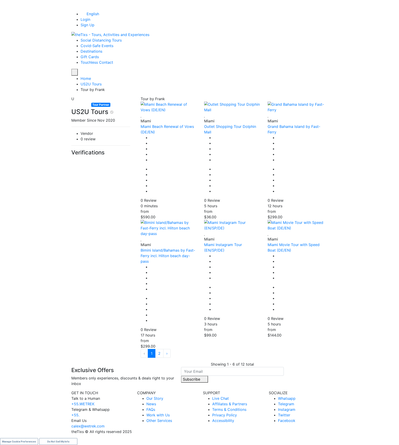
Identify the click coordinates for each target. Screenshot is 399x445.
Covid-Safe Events (97, 45)
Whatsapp (287, 398)
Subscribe (192, 379)
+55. (75, 415)
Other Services (159, 420)
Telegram (286, 404)
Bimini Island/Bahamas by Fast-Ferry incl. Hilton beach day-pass (168, 256)
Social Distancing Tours (101, 40)
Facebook (286, 420)
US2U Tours (91, 84)
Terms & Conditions (229, 409)
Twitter (284, 415)
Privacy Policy (224, 415)
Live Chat (220, 398)
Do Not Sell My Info (58, 441)
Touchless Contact (97, 62)
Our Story (154, 398)
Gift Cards (90, 56)
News (151, 404)
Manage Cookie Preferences (19, 441)
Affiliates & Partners (229, 404)
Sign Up (87, 25)
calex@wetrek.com (88, 426)
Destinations (91, 51)
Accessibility (223, 420)
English (92, 14)
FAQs (150, 409)
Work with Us (158, 415)
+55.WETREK (82, 404)
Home (86, 78)
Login (85, 19)
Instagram (286, 409)
